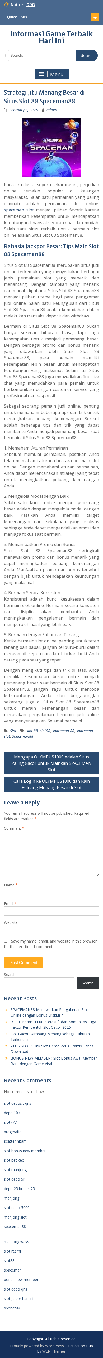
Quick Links (17, 17)
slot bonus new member (25, 1150)
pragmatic (12, 1131)
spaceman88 (15, 1226)
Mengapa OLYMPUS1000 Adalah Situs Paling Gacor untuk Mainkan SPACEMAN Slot (51, 763)
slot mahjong (15, 1169)
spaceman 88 (63, 730)
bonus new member (21, 1279)
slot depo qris (15, 1289)
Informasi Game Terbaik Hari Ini (51, 37)
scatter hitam (15, 1141)
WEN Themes (54, 1351)
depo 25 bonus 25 (19, 1188)
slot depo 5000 (17, 1207)
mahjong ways (16, 1241)
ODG (30, 4)
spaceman (13, 1270)
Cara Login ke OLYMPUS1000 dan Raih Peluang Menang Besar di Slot (51, 784)
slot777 (10, 1122)
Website (11, 922)
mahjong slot (15, 1217)
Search (10, 974)
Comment (14, 828)
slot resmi (12, 1251)
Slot (13, 730)
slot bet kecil (14, 1160)
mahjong (11, 1198)
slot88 (45, 730)
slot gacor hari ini (18, 1298)
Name (11, 884)
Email (10, 903)
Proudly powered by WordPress (37, 1345)
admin (51, 109)
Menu (56, 74)
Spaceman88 (22, 736)
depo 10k (12, 1112)
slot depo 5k (14, 1179)
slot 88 (32, 730)
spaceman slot (19, 210)
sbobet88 (12, 1308)
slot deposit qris (17, 1103)
